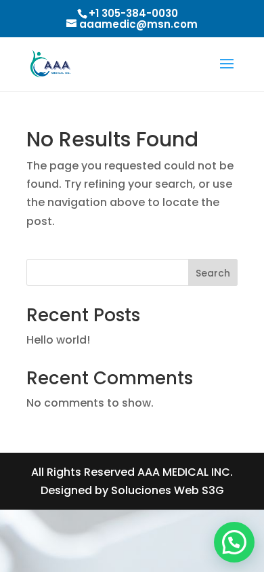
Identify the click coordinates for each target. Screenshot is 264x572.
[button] (234, 542)
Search (213, 273)
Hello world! (58, 340)
